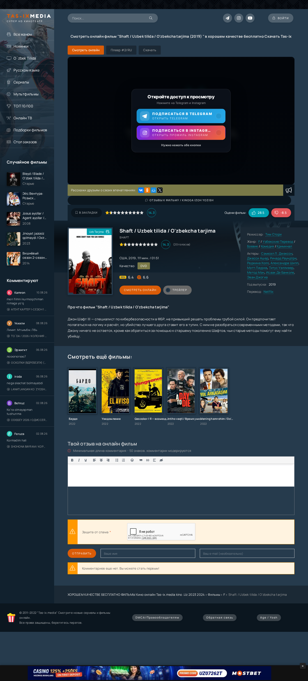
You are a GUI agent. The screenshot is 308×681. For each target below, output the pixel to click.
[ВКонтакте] (141, 190)
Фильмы (214, 594)
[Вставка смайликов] (132, 460)
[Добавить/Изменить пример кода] (147, 460)
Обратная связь (219, 617)
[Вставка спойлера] (154, 460)
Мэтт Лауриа (257, 267)
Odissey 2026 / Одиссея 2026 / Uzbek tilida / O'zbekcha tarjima (29, 420)
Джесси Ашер (257, 258)
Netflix (269, 291)
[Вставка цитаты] (141, 460)
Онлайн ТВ (23, 117)
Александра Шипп (285, 263)
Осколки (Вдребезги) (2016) (29, 363)
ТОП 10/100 (23, 106)
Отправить (82, 553)
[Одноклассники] (147, 190)
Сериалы (21, 82)
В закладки (88, 213)
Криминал (284, 246)
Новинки (21, 46)
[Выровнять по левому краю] (94, 460)
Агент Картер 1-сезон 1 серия (29, 309)
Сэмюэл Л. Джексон (276, 253)
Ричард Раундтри (283, 258)
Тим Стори (273, 234)
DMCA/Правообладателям (157, 617)
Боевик (252, 246)
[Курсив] (79, 460)
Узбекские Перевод (278, 241)
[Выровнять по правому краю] (108, 460)
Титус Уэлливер (281, 267)
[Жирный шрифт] (72, 460)
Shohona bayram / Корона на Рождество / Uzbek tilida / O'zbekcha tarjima (29, 446)
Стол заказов (25, 141)
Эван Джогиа (257, 277)
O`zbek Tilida (25, 58)
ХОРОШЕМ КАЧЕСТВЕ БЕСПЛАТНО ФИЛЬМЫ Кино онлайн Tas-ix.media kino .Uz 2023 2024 (136, 594)
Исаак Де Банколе (280, 272)
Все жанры (23, 34)
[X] (160, 190)
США (123, 258)
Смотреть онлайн (140, 290)
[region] (181, 121)
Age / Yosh (269, 617)
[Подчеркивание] (85, 460)
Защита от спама (95, 532)
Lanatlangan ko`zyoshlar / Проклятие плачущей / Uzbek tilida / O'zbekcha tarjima (29, 389)
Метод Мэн (255, 272)
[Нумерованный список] (123, 460)
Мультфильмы (26, 94)
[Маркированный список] (116, 460)
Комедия (267, 246)
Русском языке (27, 70)
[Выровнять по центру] (101, 460)
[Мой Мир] (153, 190)
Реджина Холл (258, 263)
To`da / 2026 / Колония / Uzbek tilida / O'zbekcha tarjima (29, 336)
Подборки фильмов (30, 129)
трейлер (179, 290)
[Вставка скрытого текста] (161, 460)
